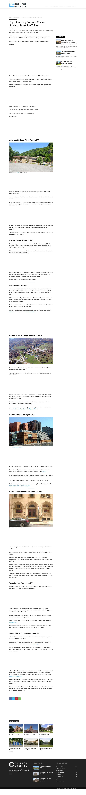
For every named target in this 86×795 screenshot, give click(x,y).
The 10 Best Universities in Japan (30, 734)
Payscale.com (12, 622)
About (15, 0)
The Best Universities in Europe (15, 734)
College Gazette (13, 27)
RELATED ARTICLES (14, 721)
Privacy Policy (69, 788)
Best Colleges (54, 6)
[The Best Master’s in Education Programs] (16, 742)
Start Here (11, 0)
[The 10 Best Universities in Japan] (31, 729)
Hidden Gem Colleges (16, 17)
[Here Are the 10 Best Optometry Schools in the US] (36, 774)
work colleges (35, 644)
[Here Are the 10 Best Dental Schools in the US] (36, 780)
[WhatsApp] (19, 698)
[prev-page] (10, 752)
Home (46, 6)
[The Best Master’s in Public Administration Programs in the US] (46, 729)
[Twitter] (13, 698)
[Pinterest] (16, 698)
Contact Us (19, 0)
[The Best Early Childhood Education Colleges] (46, 742)
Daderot (18, 527)
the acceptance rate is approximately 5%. (19, 485)
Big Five (44, 471)
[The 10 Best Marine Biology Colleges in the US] (36, 768)
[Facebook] (76, 1)
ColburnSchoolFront (16, 447)
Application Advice (65, 6)
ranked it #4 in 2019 (31, 312)
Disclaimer (75, 788)
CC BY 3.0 (21, 447)
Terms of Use (63, 788)
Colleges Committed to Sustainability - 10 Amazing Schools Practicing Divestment (68, 42)
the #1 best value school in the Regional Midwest (25, 409)
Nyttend (18, 172)
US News (11, 312)
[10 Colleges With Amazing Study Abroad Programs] (31, 742)
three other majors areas (15, 676)
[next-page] (12, 752)
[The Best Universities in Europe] (16, 729)
